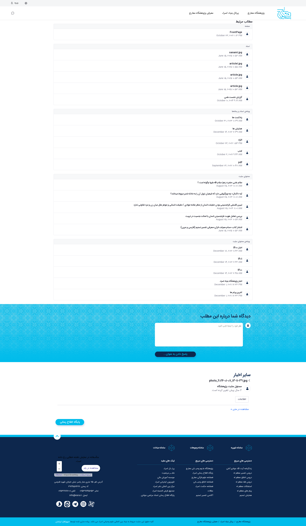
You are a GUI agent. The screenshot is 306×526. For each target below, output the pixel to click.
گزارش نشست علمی (233, 97)
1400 (240, 270)
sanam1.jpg (235, 52)
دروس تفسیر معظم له (242, 473)
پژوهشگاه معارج (256, 13)
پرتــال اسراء (169, 468)
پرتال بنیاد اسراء (226, 521)
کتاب (240, 151)
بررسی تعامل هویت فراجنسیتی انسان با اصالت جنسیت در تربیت (214, 216)
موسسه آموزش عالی (166, 477)
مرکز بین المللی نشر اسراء (164, 486)
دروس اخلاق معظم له (243, 477)
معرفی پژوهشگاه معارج (201, 13)
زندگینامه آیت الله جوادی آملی (239, 468)
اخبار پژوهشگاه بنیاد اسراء (231, 281)
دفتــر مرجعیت (168, 473)
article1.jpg (235, 63)
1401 (240, 259)
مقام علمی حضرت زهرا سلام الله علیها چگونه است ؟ (220, 182)
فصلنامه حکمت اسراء (204, 486)
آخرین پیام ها (236, 292)
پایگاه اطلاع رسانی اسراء (203, 473)
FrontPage (236, 32)
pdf (240, 162)
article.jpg (236, 75)
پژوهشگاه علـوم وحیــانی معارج (199, 468)
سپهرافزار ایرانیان (62, 521)
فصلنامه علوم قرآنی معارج (202, 477)
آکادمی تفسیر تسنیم (204, 495)
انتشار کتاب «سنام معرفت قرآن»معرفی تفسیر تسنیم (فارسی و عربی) (211, 227)
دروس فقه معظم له (244, 482)
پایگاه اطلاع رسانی (70, 422)
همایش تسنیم (246, 495)
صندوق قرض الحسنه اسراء (163, 491)
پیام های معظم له (244, 491)
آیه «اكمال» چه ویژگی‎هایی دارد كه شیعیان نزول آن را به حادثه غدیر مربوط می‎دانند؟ (206, 193)
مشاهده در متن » (240, 409)
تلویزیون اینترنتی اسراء (165, 482)
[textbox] (199, 334)
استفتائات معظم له (244, 486)
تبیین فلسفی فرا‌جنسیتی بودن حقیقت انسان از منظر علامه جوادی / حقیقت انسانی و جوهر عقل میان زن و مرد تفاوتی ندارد (188, 205)
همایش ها (237, 128)
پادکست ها (237, 117)
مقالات (210, 491)
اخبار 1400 (237, 247)
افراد (240, 140)
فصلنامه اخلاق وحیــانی (203, 482)
